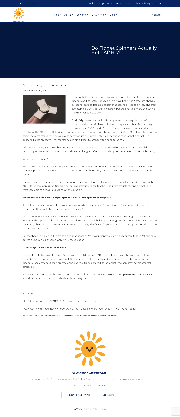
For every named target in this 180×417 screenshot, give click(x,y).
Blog (112, 14)
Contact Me (108, 395)
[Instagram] (27, 3)
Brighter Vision (97, 408)
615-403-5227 (123, 3)
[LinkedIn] (33, 3)
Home (57, 14)
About (67, 14)
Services (81, 14)
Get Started (98, 14)
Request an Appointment (78, 395)
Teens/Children (59, 85)
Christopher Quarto (37, 85)
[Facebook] (20, 3)
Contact (156, 14)
